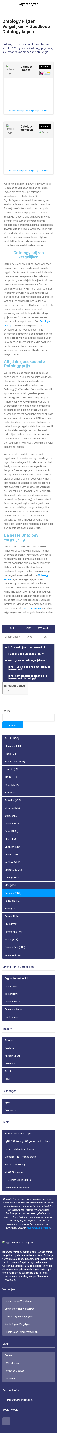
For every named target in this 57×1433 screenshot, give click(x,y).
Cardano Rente (12, 1001)
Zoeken (6, 711)
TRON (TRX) (11, 777)
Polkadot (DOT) (13, 800)
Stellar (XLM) (11, 815)
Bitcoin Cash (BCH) (15, 761)
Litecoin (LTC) (12, 769)
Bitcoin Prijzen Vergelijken (18, 1301)
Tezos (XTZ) (11, 939)
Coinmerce (10, 1063)
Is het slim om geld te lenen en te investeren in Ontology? (27, 677)
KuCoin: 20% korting (15, 1164)
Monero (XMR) (12, 808)
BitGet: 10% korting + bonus (19, 1149)
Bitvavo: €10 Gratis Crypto (18, 1133)
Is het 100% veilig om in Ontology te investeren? (29, 668)
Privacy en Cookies (15, 1370)
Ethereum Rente (13, 1009)
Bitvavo (9, 1040)
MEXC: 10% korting (14, 1172)
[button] (28, 647)
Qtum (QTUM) (12, 877)
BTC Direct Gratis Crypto (18, 1180)
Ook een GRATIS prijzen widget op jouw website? (28, 111)
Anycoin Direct (12, 1055)
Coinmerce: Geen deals (17, 1187)
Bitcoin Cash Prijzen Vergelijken (21, 1332)
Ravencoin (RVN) (13, 931)
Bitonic (8, 1071)
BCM (7, 1079)
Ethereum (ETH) (13, 746)
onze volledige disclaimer (38, 1228)
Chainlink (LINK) (13, 846)
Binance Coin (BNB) (15, 947)
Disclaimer (10, 1378)
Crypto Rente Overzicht (17, 978)
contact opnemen (31, 608)
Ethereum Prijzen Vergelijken (19, 1308)
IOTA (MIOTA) (12, 784)
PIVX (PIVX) (11, 924)
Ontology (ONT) (13, 893)
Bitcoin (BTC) (12, 738)
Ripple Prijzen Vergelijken (17, 1324)
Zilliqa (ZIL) (10, 908)
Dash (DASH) (11, 831)
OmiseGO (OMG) (13, 870)
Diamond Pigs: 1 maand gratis (20, 1156)
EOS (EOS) (10, 792)
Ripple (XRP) (11, 753)
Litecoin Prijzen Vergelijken (19, 1316)
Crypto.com (11, 1110)
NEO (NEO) (10, 839)
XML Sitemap (12, 1363)
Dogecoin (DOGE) (14, 955)
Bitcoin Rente (12, 986)
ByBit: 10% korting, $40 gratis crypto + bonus (28, 1141)
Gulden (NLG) (12, 916)
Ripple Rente (11, 1017)
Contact (9, 1355)
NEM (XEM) (10, 885)
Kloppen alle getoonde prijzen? (26, 653)
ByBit (7, 1102)
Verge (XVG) (11, 854)
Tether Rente (12, 993)
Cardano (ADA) (12, 823)
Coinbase (10, 1048)
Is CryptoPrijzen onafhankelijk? (26, 647)
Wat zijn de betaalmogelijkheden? (28, 660)
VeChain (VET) (12, 862)
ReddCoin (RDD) (13, 900)
